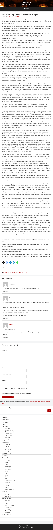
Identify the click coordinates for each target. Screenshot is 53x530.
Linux (3, 459)
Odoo (6, 503)
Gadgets (7, 435)
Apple (3, 424)
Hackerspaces (14, 272)
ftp (5, 471)
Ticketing (7, 510)
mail (6, 478)
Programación (8, 505)
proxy (6, 482)
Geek (6, 437)
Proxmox (7, 507)
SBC (6, 484)
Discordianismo (9, 431)
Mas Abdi (32, 527)
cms (6, 464)
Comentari (5, 350)
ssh (6, 485)
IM (5, 476)
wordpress (7, 512)
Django (7, 500)
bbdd (6, 462)
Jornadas (21, 272)
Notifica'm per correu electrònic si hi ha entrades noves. (16, 393)
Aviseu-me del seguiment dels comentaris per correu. (16, 388)
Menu (27, 8)
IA (5, 475)
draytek (7, 493)
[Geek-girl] (7, 428)
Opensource (5, 498)
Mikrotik (7, 496)
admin (9, 16)
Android (4, 422)
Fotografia (7, 433)
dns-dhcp (7, 466)
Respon (6, 291)
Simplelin (25, 527)
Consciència (8, 430)
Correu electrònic (7, 374)
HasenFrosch (5, 453)
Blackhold (26, 2)
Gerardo (11, 324)
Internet (3, 457)
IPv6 (6, 494)
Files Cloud (8, 502)
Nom (3, 368)
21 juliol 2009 (12, 284)
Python (7, 509)
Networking (4, 491)
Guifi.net (7, 446)
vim (6, 487)
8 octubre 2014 (12, 325)
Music (6, 439)
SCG (26, 272)
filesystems (8, 469)
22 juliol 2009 (12, 298)
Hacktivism (4, 442)
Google (3, 440)
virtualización (8, 489)
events (6, 444)
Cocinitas (7, 421)
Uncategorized (5, 514)
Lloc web (4, 380)
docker (6, 468)
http (6, 473)
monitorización (8, 480)
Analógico (4, 419)
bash (6, 460)
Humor (3, 455)
